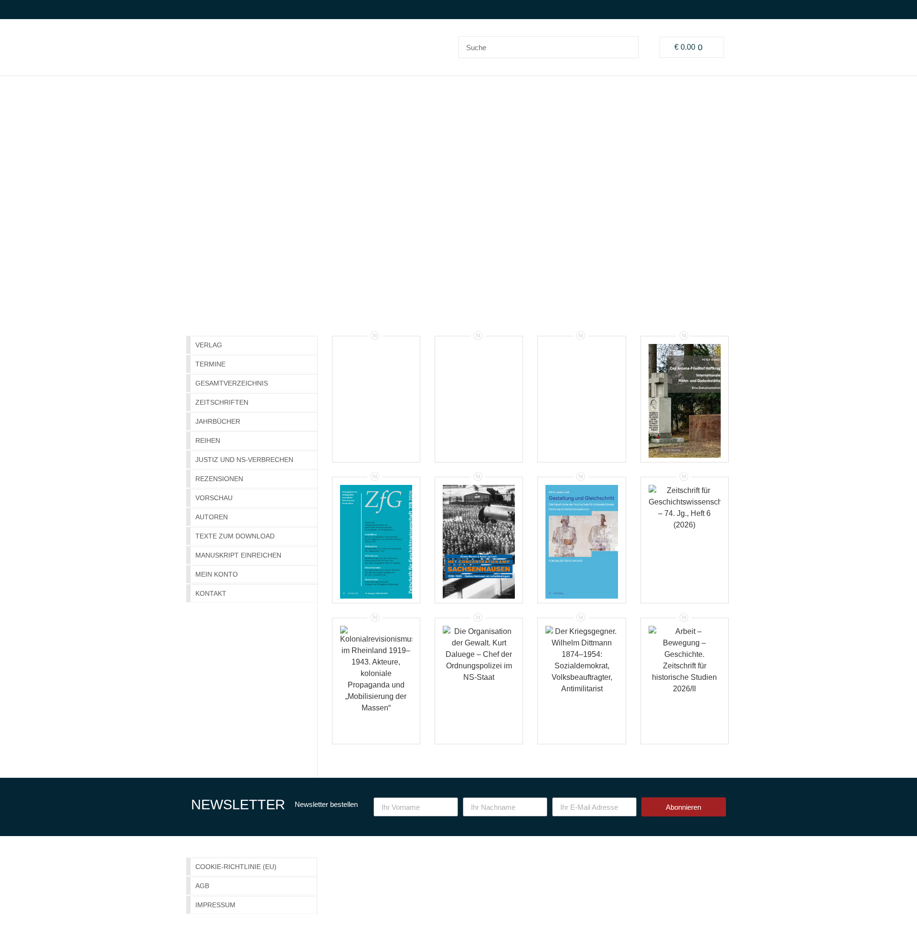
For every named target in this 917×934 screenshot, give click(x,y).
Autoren (211, 517)
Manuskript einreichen (238, 555)
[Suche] (627, 47)
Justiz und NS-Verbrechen (244, 459)
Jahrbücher (217, 421)
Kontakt (210, 593)
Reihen (207, 440)
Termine (210, 364)
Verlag (208, 345)
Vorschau (214, 498)
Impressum (215, 905)
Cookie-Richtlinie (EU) (236, 866)
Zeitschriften (221, 402)
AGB (202, 886)
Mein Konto (216, 574)
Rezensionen (219, 479)
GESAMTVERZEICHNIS (231, 383)
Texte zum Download (235, 536)
